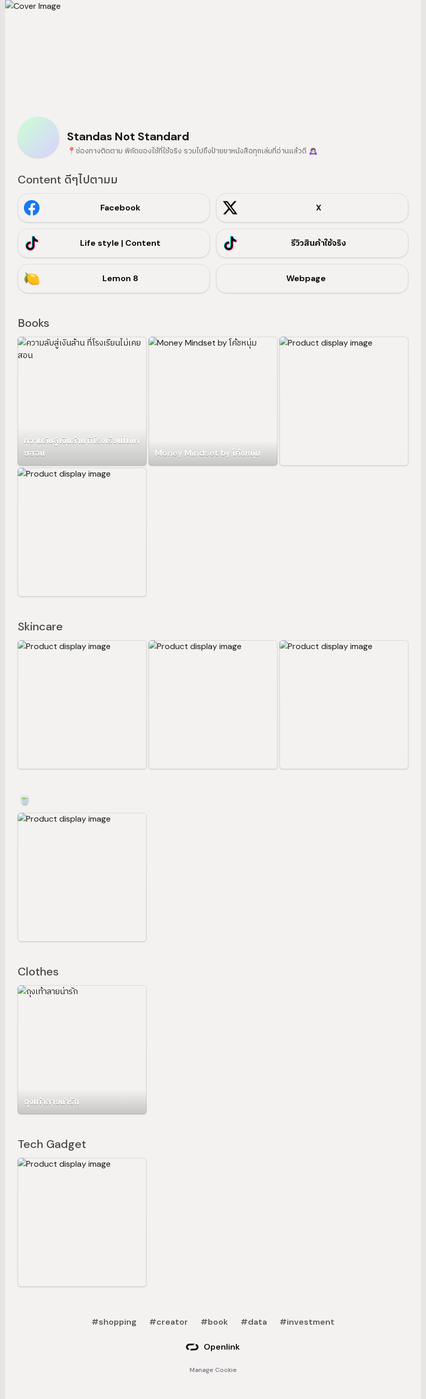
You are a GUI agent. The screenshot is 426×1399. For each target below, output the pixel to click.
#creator (168, 1321)
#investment (307, 1321)
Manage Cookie (213, 1370)
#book (214, 1321)
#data (254, 1321)
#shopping (114, 1321)
